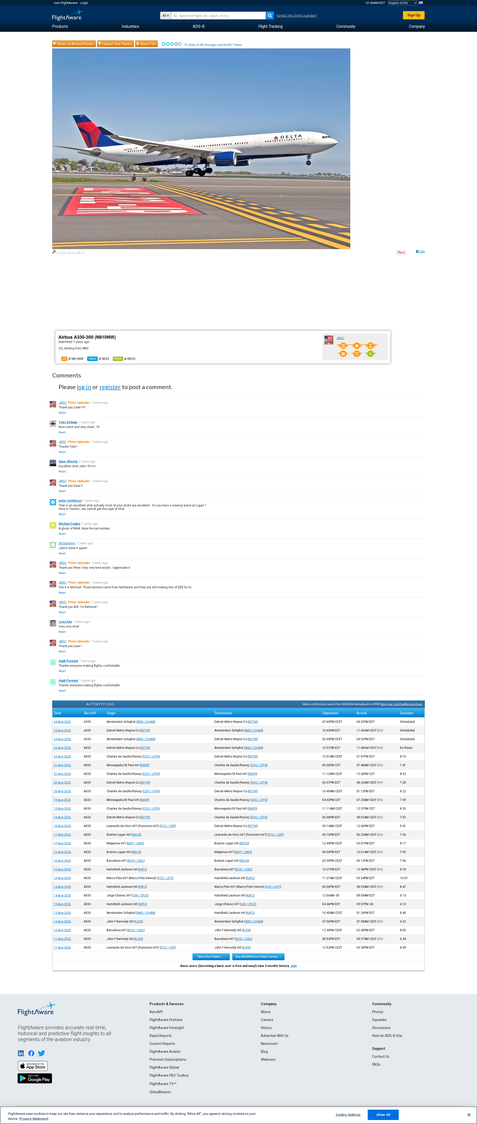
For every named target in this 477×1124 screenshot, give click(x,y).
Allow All (383, 1115)
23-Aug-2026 (62, 730)
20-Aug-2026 (62, 782)
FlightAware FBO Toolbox (169, 1075)
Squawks (379, 1020)
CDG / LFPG (151, 756)
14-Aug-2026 (62, 887)
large (74, 252)
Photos (377, 1012)
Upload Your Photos (117, 44)
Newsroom (269, 1044)
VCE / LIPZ (165, 878)
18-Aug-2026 (62, 817)
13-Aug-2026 (62, 904)
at (124, 359)
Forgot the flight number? (297, 15)
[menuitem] (60, 26)
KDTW (253, 722)
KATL (142, 869)
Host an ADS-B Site (387, 1036)
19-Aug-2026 (62, 800)
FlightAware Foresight (167, 1028)
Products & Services (167, 1004)
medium (62, 252)
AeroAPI (156, 1012)
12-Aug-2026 (62, 921)
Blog (264, 1052)
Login (84, 3)
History (266, 1028)
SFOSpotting (67, 543)
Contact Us (380, 1056)
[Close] (469, 1114)
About (266, 1012)
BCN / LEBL (136, 860)
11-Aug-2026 (62, 939)
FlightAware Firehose (166, 1020)
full (82, 252)
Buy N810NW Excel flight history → (258, 956)
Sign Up (413, 15)
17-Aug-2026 (62, 834)
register (110, 386)
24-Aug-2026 (62, 722)
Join (293, 966)
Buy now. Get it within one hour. (402, 704)
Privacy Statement (33, 1119)
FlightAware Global (164, 1067)
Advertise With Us (274, 1036)
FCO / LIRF (168, 826)
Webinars (268, 1059)
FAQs (376, 1064)
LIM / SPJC (140, 895)
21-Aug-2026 (62, 765)
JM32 (340, 338)
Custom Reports (162, 1044)
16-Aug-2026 (62, 852)
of (99, 359)
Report (62, 412)
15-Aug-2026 (62, 869)
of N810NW (73, 359)
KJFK (138, 921)
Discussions (381, 1028)
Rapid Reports (161, 1036)
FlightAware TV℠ (163, 1084)
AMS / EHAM (145, 722)
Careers (267, 1020)
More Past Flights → (211, 956)
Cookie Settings (348, 1115)
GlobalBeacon (160, 1092)
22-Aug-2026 (62, 748)
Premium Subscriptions (168, 1059)
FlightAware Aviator (165, 1052)
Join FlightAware (65, 3)
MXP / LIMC (135, 843)
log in (84, 386)
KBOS (136, 834)
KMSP (144, 765)
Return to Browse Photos (75, 44)
